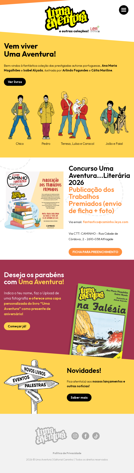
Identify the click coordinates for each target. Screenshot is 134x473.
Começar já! (17, 326)
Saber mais (79, 397)
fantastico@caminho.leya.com (105, 222)
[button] (123, 10)
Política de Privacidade (67, 453)
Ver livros (15, 82)
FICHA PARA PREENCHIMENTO (95, 252)
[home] (67, 19)
